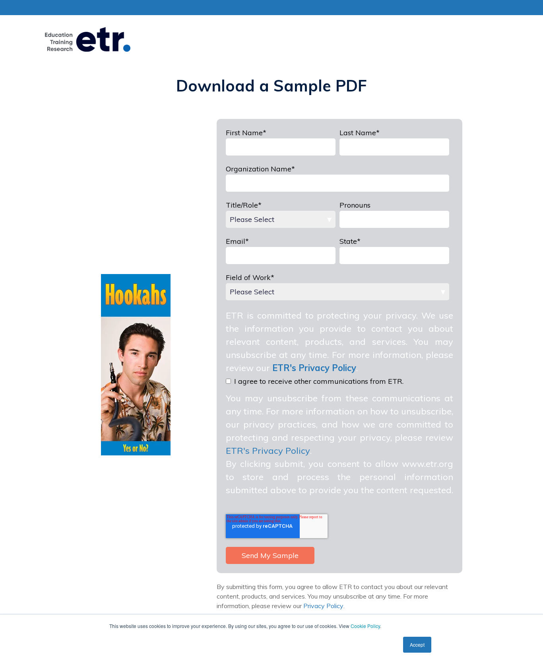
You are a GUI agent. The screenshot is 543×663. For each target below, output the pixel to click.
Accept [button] (417, 644)
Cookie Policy (365, 625)
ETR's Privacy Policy (268, 450)
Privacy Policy (323, 606)
